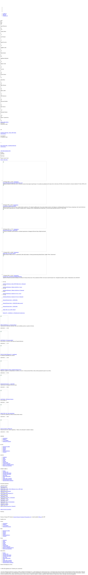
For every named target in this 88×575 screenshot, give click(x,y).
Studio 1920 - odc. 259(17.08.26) (9, 253)
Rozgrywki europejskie (7, 465)
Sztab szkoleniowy (6, 450)
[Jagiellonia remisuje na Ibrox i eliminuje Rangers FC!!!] (4, 368)
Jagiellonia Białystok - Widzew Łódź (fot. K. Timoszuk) (13, 290)
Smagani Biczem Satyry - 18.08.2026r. (10, 230)
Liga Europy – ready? (4, 499)
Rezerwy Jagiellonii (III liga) (8, 464)
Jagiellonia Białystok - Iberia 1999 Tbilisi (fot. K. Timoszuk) (14, 283)
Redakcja (4, 439)
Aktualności (5, 438)
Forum (4, 470)
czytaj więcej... (3, 133)
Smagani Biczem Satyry (7, 479)
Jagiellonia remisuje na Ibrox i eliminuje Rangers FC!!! (10, 369)
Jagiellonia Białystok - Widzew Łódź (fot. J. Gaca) (12, 287)
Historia (4, 447)
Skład (4, 458)
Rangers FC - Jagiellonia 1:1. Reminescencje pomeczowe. (14, 312)
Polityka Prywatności (7, 441)
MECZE (4, 14)
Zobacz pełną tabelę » (4, 122)
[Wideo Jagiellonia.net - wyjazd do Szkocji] (4, 323)
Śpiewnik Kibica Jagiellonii (8, 480)
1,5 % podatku (5, 440)
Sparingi (4, 461)
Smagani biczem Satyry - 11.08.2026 (7, 383)
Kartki (4, 460)
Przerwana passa (3, 486)
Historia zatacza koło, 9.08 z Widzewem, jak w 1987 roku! (11, 489)
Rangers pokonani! (4, 495)
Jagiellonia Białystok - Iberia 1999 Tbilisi (8, 132)
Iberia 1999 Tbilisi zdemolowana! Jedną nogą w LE (13, 182)
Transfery (4, 451)
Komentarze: (16, 181)
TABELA (5, 13)
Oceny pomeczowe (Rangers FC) (6, 493)
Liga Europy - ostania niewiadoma (9, 206)
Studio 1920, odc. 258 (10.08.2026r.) (7, 413)
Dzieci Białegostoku (7, 476)
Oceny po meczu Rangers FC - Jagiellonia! (8, 354)
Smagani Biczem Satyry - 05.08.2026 (7, 497)
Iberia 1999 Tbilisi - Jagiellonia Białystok (8, 145)
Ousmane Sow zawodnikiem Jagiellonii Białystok (12, 276)
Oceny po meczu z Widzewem (6, 428)
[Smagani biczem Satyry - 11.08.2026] (4, 382)
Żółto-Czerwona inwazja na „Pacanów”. (8, 506)
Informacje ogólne (6, 446)
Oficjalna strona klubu (7, 473)
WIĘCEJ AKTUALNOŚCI (5, 509)
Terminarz (5, 457)
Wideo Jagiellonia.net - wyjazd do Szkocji (8, 324)
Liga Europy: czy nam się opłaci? (6, 340)
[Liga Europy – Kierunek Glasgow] (4, 398)
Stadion (4, 449)
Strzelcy (4, 459)
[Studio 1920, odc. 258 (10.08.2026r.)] (4, 412)
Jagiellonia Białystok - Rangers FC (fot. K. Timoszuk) (13, 296)
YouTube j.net (5, 471)
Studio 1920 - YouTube (7, 478)
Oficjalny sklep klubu (7, 474)
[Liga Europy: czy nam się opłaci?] (4, 339)
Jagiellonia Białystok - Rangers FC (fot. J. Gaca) (12, 293)
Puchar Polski (5, 462)
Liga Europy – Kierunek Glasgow (6, 399)
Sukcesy (4, 448)
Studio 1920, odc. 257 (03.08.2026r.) (7, 501)
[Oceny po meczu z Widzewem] (4, 427)
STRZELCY (5, 15)
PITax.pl (40, 516)
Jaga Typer (5, 475)
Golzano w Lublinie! (4, 504)
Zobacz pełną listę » (4, 159)
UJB (4, 477)
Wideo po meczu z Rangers (5, 491)
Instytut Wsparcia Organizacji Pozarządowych (22, 516)
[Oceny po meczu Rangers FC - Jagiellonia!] (4, 353)
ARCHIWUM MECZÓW (5, 150)
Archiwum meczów (6, 463)
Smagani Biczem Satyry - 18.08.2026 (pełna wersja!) (13, 303)
